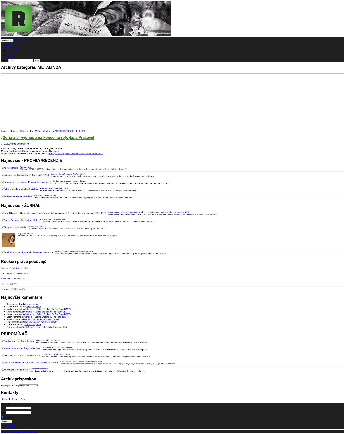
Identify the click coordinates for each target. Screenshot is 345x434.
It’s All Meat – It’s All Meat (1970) (13, 289)
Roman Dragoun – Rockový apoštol (52, 219)
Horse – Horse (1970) (9, 284)
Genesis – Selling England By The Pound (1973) (68, 174)
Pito (14, 144)
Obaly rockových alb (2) (36, 226)
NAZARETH (57, 131)
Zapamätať (8, 417)
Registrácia (10, 426)
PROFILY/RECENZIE (13, 48)
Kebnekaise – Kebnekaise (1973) (13, 279)
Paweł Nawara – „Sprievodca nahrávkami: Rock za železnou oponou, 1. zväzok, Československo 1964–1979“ (148, 212)
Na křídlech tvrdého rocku (39, 369)
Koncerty (5, 131)
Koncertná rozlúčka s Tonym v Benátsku (58, 347)
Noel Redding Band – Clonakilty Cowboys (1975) (45, 327)
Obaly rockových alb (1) (25, 234)
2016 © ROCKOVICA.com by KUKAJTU (19, 431)
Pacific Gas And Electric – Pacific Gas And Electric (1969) (81, 362)
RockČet (9, 56)
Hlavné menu (7, 41)
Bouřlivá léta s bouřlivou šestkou (48, 340)
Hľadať (4, 38)
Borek (14, 399)
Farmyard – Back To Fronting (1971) (14, 268)
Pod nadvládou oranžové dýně (45, 195)
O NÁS (8, 46)
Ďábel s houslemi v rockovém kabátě (54, 188)
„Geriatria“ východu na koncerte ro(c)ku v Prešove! (47, 137)
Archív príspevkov (9, 385)
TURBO (82, 131)
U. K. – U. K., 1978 (33, 324)
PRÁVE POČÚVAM (13, 53)
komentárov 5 (23, 144)
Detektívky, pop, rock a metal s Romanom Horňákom (74, 251)
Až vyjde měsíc (25, 167)
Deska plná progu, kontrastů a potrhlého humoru (68, 181)
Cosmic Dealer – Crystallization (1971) (15, 273)
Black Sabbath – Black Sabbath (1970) (56, 355)
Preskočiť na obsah (23, 40)
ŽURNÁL (9, 51)
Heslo (3, 413)
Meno (3, 408)
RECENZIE (69, 131)
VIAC (76, 153)
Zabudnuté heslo (13, 428)
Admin (5, 399)
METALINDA (41, 131)
